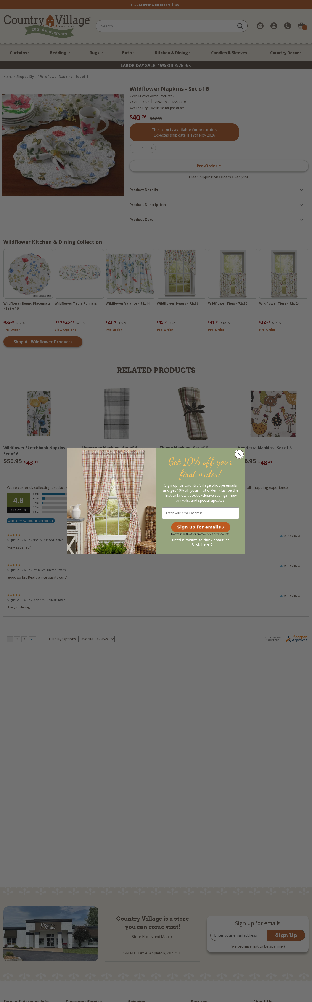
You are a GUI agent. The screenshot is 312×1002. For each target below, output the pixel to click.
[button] (200, 527)
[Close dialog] (239, 454)
